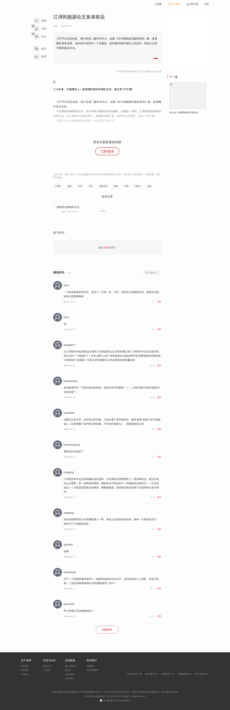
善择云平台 (47, 666)
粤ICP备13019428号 (170, 691)
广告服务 (47, 670)
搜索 (159, 3)
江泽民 (58, 186)
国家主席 (103, 186)
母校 (116, 186)
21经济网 (69, 678)
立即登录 (107, 151)
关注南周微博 (92, 670)
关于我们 (25, 674)
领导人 (138, 186)
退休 (149, 186)
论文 (80, 186)
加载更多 (107, 629)
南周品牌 (25, 666)
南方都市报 (69, 674)
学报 (126, 186)
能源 (69, 186)
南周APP (25, 670)
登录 (206, 3)
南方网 (68, 670)
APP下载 (194, 3)
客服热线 (90, 666)
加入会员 (175, 3)
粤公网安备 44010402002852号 (116, 700)
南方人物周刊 (70, 666)
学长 (91, 186)
